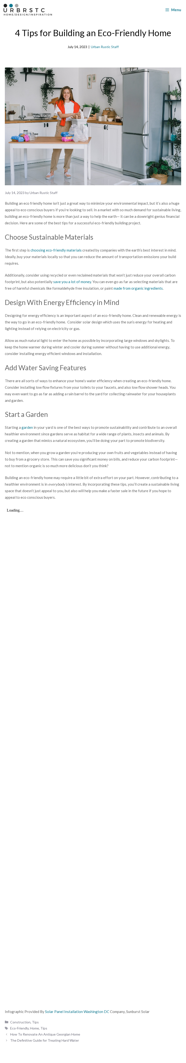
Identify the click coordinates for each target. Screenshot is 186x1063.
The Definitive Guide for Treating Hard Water (44, 1040)
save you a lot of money (72, 281)
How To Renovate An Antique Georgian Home (45, 1034)
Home (34, 1028)
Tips (35, 1022)
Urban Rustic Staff (105, 47)
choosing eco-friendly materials (56, 250)
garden (27, 427)
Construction (20, 1022)
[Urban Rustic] (27, 9)
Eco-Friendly (19, 1028)
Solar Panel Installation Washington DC (77, 1011)
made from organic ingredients (138, 288)
